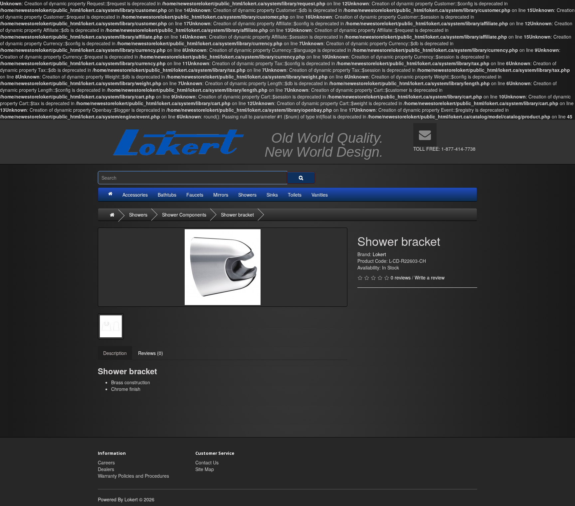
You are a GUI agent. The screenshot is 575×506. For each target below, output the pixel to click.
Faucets (194, 194)
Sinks (272, 194)
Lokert (379, 254)
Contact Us (207, 462)
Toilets (294, 194)
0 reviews (401, 277)
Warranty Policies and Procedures (133, 475)
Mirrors (220, 194)
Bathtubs (167, 194)
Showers (247, 194)
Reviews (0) (150, 353)
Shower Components (184, 214)
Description (115, 353)
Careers (106, 462)
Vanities (319, 194)
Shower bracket (237, 214)
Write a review (430, 277)
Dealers (106, 469)
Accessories (135, 194)
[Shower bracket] (222, 267)
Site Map (204, 469)
